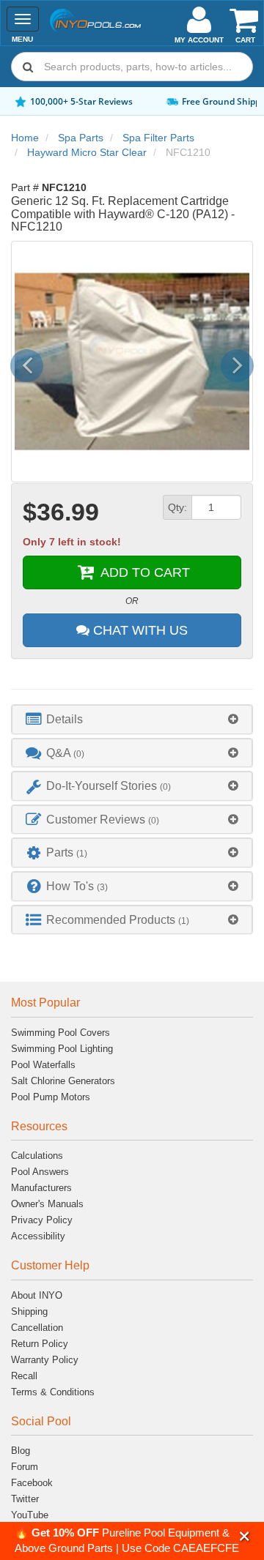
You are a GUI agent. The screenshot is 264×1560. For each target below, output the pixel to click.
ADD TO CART (143, 572)
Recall (24, 1375)
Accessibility (38, 1236)
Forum (24, 1466)
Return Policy (39, 1343)
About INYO (36, 1295)
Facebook (32, 1482)
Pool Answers (40, 1171)
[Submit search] (28, 66)
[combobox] (132, 66)
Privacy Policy (42, 1219)
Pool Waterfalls (43, 1064)
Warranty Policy (44, 1359)
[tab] (132, 719)
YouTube (29, 1514)
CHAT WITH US (138, 630)
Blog (20, 1450)
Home (25, 137)
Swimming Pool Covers (60, 1032)
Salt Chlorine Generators (63, 1080)
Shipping (29, 1311)
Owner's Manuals (47, 1203)
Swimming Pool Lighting (62, 1048)
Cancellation (37, 1327)
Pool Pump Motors (50, 1096)
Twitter (25, 1498)
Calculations (37, 1155)
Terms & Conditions (53, 1392)
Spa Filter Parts (158, 137)
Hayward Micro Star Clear (87, 152)
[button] (244, 1536)
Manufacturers (41, 1187)
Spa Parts (80, 137)
